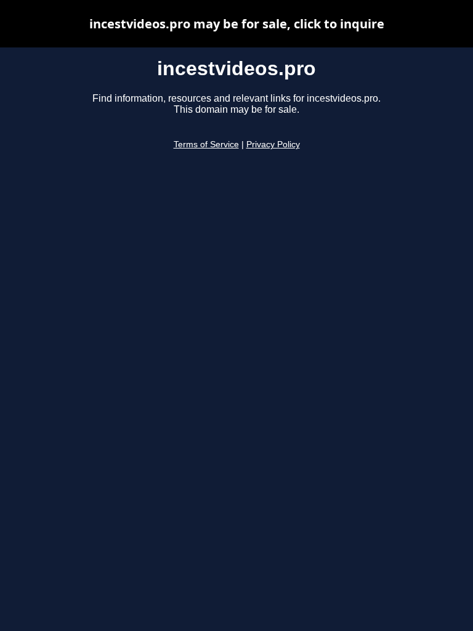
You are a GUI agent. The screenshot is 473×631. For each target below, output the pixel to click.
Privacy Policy (273, 144)
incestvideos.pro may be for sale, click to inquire (236, 23)
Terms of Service (206, 144)
